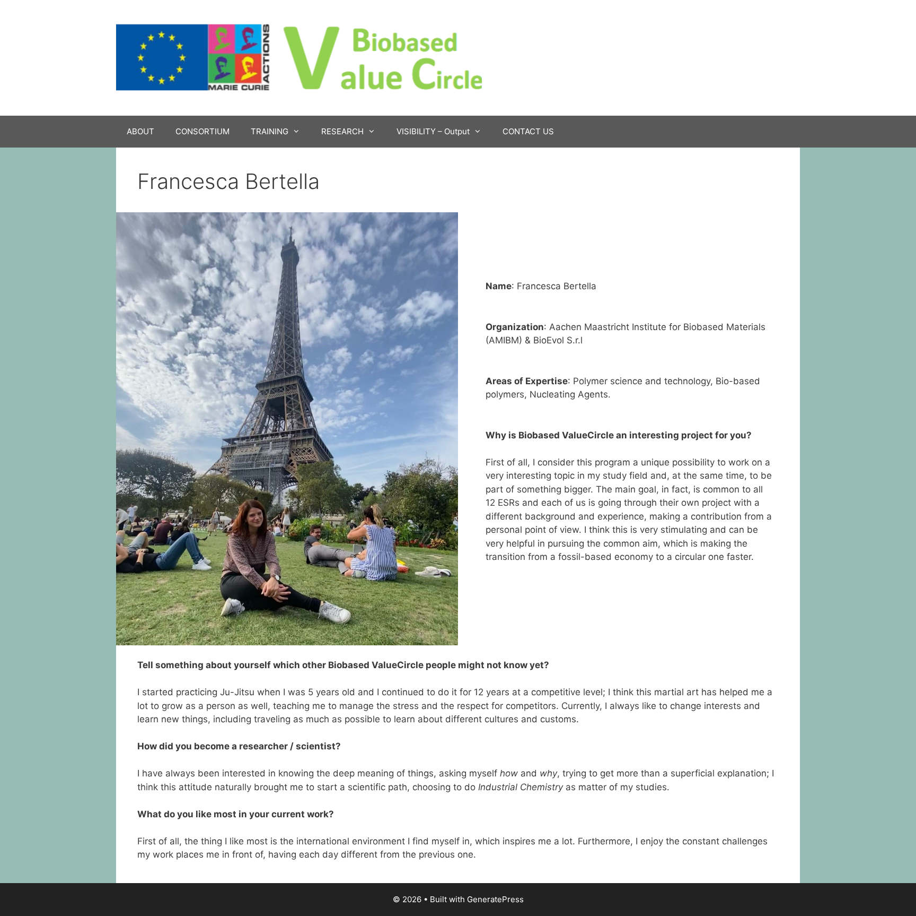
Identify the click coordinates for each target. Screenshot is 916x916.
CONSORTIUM (202, 131)
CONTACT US (528, 131)
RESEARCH (342, 131)
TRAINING (269, 131)
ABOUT (140, 131)
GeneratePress (495, 899)
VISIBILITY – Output (433, 131)
